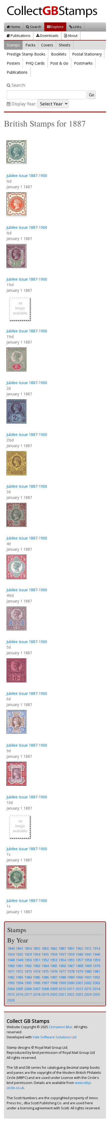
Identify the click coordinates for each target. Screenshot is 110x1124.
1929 (28, 954)
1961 (19, 965)
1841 (19, 948)
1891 (70, 948)
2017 (28, 994)
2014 (96, 988)
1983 (19, 977)
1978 (70, 971)
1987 (53, 977)
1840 (11, 948)
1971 (11, 971)
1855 (36, 948)
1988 (62, 977)
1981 (96, 971)
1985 (36, 977)
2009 (53, 988)
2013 (88, 988)
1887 (62, 948)
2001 (79, 982)
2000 (70, 982)
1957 (79, 959)
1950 (28, 959)
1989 (70, 977)
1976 (53, 971)
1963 (36, 965)
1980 (88, 971)
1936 (53, 954)
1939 (70, 954)
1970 (96, 965)
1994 (19, 982)
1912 (88, 948)
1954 (62, 959)
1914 (96, 948)
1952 (45, 959)
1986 (45, 977)
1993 (11, 982)
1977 (62, 971)
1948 (11, 959)
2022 (70, 994)
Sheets (64, 45)
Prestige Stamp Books (26, 54)
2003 (96, 982)
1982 (11, 977)
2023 (79, 994)
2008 (45, 988)
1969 (88, 965)
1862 (53, 948)
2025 (96, 994)
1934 (36, 954)
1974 (36, 971)
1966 (62, 965)
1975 (45, 971)
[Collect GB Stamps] (54, 10)
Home (15, 26)
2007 (36, 988)
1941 (88, 954)
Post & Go (59, 63)
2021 (62, 994)
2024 (88, 994)
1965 (53, 965)
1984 (28, 977)
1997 (45, 982)
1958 (88, 959)
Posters (13, 63)
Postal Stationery (87, 54)
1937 (62, 954)
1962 (28, 965)
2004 (11, 988)
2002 (88, 982)
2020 (53, 994)
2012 (79, 988)
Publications (20, 35)
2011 (70, 988)
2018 (36, 994)
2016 (19, 994)
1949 (19, 959)
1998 (53, 982)
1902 (79, 948)
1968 (79, 965)
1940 (79, 954)
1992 (96, 977)
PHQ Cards (35, 63)
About (72, 35)
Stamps (13, 45)
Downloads (48, 35)
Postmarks (83, 63)
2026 (11, 1000)
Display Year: (23, 104)
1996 (36, 982)
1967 (70, 965)
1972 (19, 971)
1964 (45, 965)
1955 (70, 959)
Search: (18, 85)
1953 (53, 959)
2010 (62, 988)
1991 (88, 977)
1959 (96, 959)
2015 (11, 994)
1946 (96, 954)
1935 (45, 954)
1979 (79, 971)
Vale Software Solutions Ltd (54, 1037)
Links (76, 26)
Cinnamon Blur (60, 1027)
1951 (36, 959)
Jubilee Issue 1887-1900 (26, 175)
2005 (19, 988)
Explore (57, 26)
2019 (45, 994)
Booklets (58, 54)
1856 (45, 948)
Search (35, 26)
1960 (11, 965)
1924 (11, 954)
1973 (28, 971)
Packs (30, 45)
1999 (62, 982)
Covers (47, 45)
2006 (28, 988)
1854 (28, 948)
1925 (19, 954)
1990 (79, 977)
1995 (28, 982)
